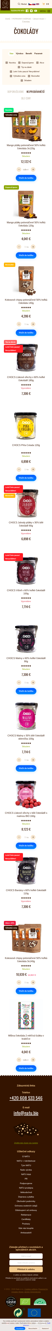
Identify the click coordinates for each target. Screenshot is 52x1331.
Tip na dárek (26, 67)
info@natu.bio (26, 1112)
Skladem (27, 80)
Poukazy (26, 1224)
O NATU (26, 1156)
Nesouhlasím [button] (32, 1328)
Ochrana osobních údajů (26, 1206)
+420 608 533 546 (26, 1097)
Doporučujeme (28, 63)
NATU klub (26, 1174)
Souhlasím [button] (19, 1328)
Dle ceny (26, 98)
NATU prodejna (26, 1188)
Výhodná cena (19, 76)
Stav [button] (11, 53)
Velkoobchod (26, 1192)
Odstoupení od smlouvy (26, 1210)
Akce (42, 63)
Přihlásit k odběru (26, 1269)
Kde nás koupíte (26, 1228)
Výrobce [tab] (19, 53)
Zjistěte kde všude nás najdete (26, 1143)
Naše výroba (26, 1170)
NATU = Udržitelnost (26, 1161)
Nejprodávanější (35, 91)
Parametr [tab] (38, 53)
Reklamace (26, 1215)
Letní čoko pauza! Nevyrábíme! (26, 71)
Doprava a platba (26, 1197)
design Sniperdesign (32, 1292)
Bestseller (35, 76)
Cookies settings (31, 1289)
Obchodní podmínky (26, 1201)
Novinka (12, 63)
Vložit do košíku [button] (26, 178)
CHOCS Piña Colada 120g (26, 445)
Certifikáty (26, 1219)
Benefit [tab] (29, 53)
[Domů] (5, 4)
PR (26, 1179)
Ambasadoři (26, 1232)
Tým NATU (26, 1165)
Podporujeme (26, 1183)
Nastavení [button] (45, 1328)
